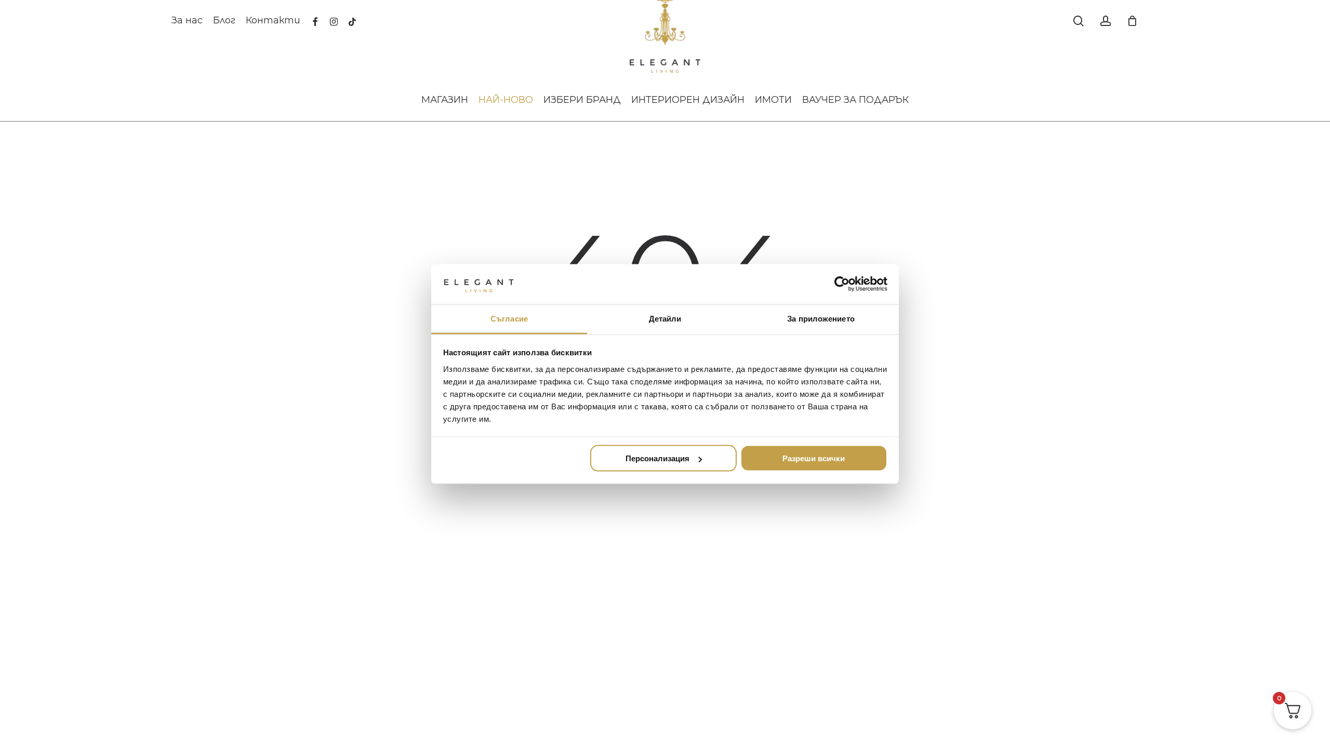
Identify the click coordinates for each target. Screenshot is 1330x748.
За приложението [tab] (821, 318)
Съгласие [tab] (509, 318)
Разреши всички (813, 458)
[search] (1078, 21)
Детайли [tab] (665, 318)
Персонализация (657, 458)
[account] (1105, 21)
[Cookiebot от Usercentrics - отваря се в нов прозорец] (841, 284)
